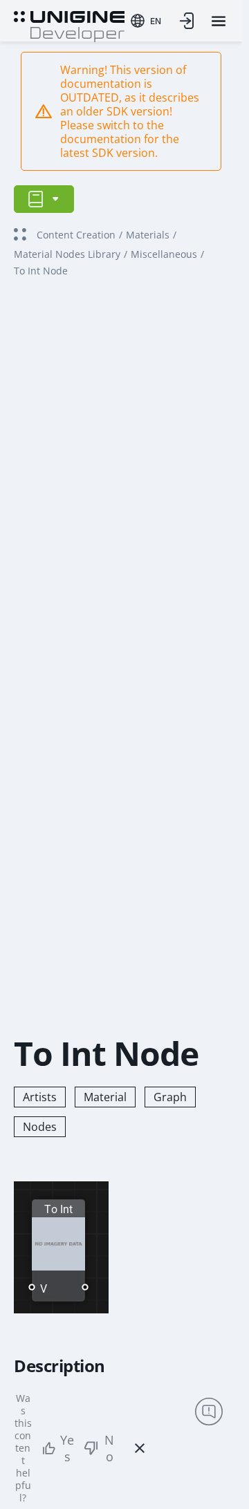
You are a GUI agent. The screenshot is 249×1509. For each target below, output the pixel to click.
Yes (67, 1448)
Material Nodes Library (67, 254)
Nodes (40, 1126)
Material (105, 1097)
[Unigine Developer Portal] (69, 25)
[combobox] (146, 20)
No (109, 1448)
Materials (147, 234)
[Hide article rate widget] (140, 1448)
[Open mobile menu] (218, 21)
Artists (40, 1097)
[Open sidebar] (44, 199)
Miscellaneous (164, 254)
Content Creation (76, 234)
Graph (170, 1097)
